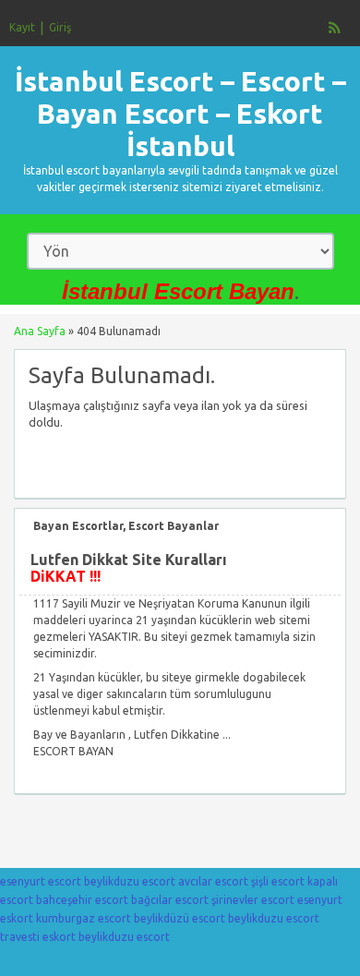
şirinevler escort (252, 900)
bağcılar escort (170, 900)
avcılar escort (213, 881)
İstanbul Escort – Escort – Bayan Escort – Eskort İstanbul (180, 114)
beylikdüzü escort (179, 918)
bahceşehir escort (82, 900)
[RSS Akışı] (335, 27)
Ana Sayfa (40, 331)
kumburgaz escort (83, 918)
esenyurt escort (40, 881)
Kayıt (22, 27)
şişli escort (278, 881)
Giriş (60, 27)
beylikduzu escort (129, 881)
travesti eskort (38, 937)
